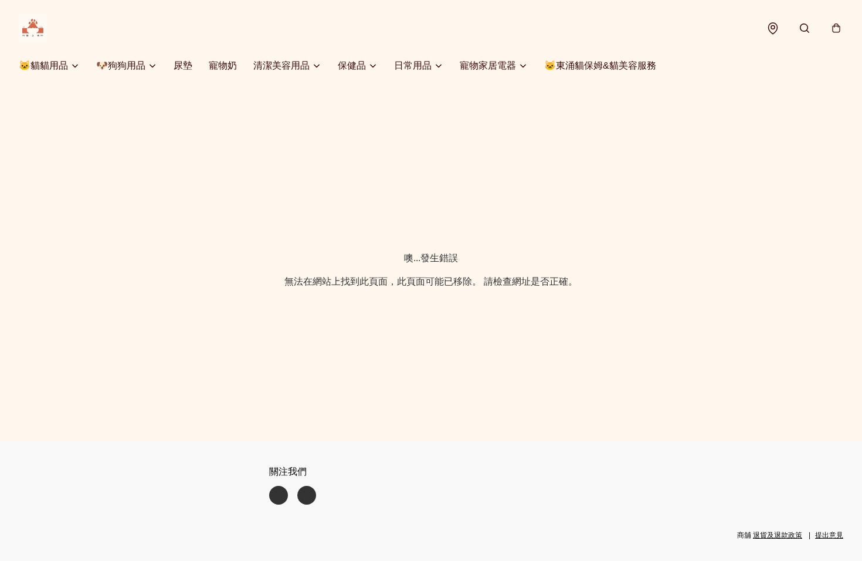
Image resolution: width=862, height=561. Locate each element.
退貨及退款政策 (777, 535)
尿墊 (183, 65)
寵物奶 (223, 65)
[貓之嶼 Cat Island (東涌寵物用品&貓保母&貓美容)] (33, 28)
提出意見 (829, 535)
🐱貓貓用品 (43, 65)
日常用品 (413, 65)
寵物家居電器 (488, 65)
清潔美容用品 (281, 65)
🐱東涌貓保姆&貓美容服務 (600, 65)
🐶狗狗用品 (120, 65)
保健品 (352, 65)
